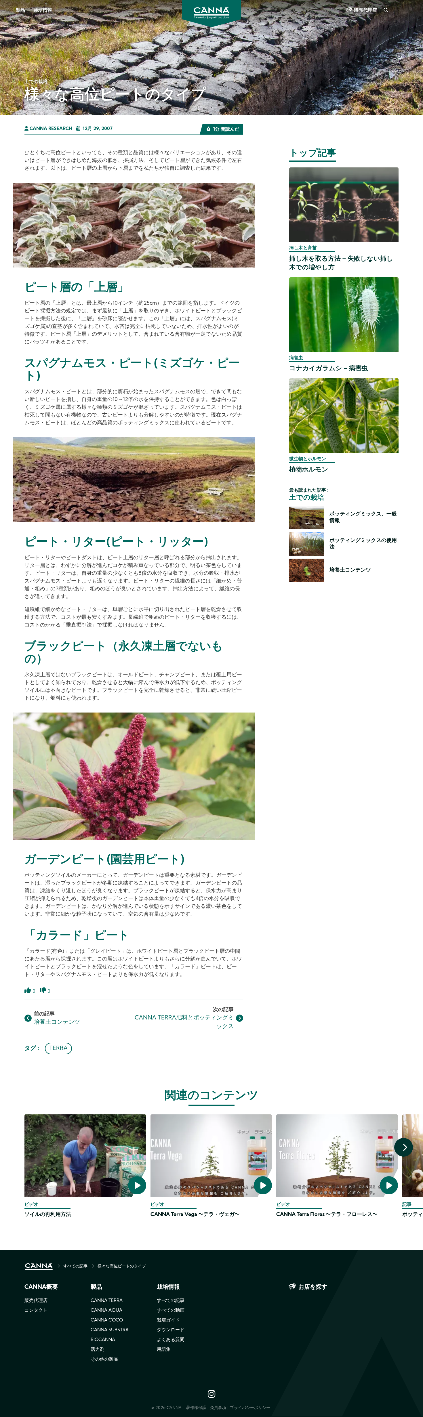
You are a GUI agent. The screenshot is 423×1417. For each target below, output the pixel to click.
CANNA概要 (41, 1287)
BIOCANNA (103, 1340)
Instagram (211, 1394)
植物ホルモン (308, 470)
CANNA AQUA (106, 1310)
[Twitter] (11, 67)
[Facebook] (12, 50)
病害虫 (296, 358)
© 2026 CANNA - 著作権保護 (178, 1408)
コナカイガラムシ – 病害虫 (328, 368)
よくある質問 (170, 1340)
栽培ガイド (168, 1320)
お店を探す (312, 1287)
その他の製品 (104, 1359)
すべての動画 (170, 1310)
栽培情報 (43, 10)
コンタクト (35, 1310)
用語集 (164, 1349)
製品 (20, 10)
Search (385, 11)
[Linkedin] (12, 83)
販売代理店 (365, 10)
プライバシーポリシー (250, 1408)
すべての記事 (75, 1266)
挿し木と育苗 (303, 248)
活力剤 (97, 1349)
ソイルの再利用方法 (47, 1214)
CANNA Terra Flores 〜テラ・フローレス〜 (327, 1214)
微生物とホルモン (307, 459)
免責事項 (218, 1408)
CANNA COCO (107, 1320)
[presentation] (403, 1147)
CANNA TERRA (107, 1300)
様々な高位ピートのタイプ (122, 1266)
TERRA (58, 1048)
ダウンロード (170, 1330)
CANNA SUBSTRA (110, 1330)
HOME (38, 1266)
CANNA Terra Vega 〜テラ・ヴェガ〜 (195, 1214)
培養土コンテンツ (57, 1022)
